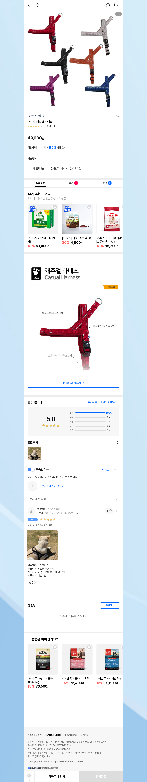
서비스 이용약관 (34, 735)
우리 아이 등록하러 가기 (53, 485)
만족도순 (106, 469)
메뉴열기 (116, 510)
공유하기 (117, 115)
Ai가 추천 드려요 (39, 194)
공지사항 (84, 735)
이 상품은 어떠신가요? (43, 639)
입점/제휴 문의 (71, 735)
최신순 (116, 469)
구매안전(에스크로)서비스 (39, 756)
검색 (108, 5)
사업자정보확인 (99, 741)
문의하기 (110, 605)
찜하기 (55, 207)
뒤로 (29, 5)
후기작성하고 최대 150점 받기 (102, 402)
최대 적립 (52, 147)
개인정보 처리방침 (52, 735)
